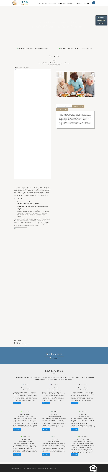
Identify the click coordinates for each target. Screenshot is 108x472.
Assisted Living (79, 105)
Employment (70, 3)
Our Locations (52, 3)
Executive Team (61, 3)
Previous (12, 123)
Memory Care (62, 109)
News (38, 3)
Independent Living (64, 105)
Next (52, 123)
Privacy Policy (87, 3)
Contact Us (78, 3)
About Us (44, 3)
